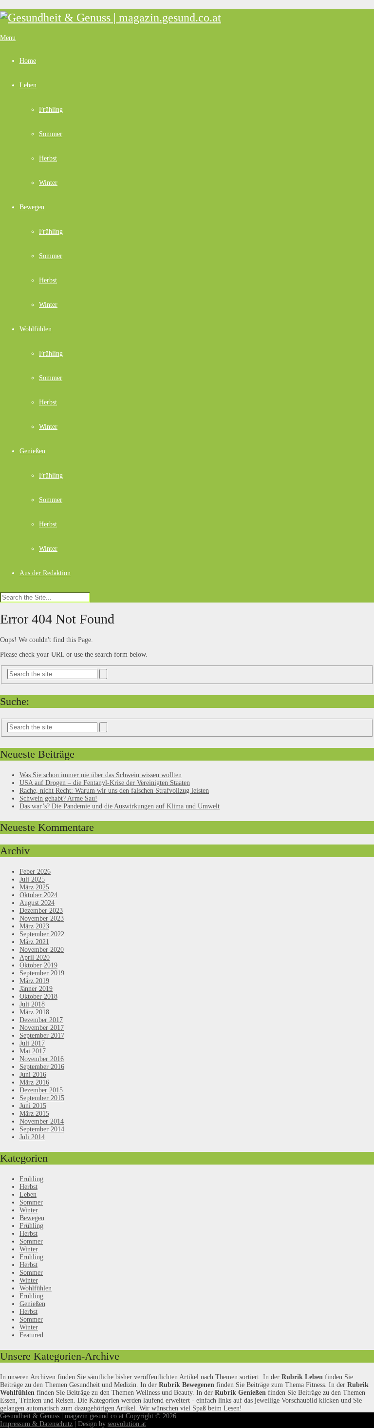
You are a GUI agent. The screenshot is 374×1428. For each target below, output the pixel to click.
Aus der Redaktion (45, 573)
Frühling (51, 109)
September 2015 (41, 1098)
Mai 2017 (32, 1051)
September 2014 (41, 1129)
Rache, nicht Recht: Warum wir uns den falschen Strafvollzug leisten (114, 790)
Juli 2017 (32, 1043)
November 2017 (41, 1027)
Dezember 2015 (41, 1090)
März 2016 (34, 1082)
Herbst (48, 158)
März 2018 (34, 1012)
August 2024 (37, 902)
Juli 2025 (32, 879)
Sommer (50, 134)
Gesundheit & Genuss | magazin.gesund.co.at (62, 1416)
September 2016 (41, 1066)
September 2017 (41, 1035)
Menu (8, 37)
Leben (28, 85)
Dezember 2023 (41, 910)
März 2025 (34, 887)
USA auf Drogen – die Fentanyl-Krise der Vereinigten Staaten (104, 782)
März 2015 (34, 1113)
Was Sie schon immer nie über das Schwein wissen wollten (100, 775)
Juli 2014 (32, 1137)
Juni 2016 (32, 1074)
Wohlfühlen (35, 329)
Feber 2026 (35, 871)
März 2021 (34, 941)
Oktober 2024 (38, 895)
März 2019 (34, 981)
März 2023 (34, 926)
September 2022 (41, 934)
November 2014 (41, 1121)
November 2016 (41, 1059)
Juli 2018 (32, 1004)
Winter (48, 182)
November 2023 (41, 918)
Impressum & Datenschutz (36, 1424)
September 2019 (41, 973)
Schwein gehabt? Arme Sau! (58, 798)
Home (27, 60)
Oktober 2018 (38, 996)
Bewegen (31, 207)
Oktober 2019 (38, 965)
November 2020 (41, 949)
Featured (31, 1335)
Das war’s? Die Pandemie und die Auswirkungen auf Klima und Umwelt (119, 806)
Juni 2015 (32, 1105)
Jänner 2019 (36, 988)
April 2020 (34, 957)
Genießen (32, 451)
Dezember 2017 (41, 1020)
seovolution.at (127, 1424)
